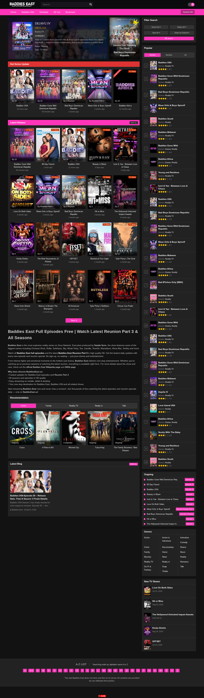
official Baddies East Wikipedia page (43, 367)
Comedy (183, 542)
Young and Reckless (168, 172)
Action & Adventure (166, 539)
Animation (184, 537)
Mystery (147, 557)
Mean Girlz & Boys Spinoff (171, 105)
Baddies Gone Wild (168, 146)
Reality (168, 122)
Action (147, 537)
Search (170, 38)
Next (73, 320)
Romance (184, 562)
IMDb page (70, 367)
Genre (155, 27)
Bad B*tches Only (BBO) (170, 282)
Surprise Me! (187, 12)
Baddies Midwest (167, 132)
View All (134, 123)
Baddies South (165, 119)
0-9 (31, 670)
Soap (164, 566)
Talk (124, 406)
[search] (90, 4)
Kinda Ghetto (159, 628)
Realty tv (99, 406)
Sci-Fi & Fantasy (147, 568)
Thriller (165, 571)
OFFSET (156, 641)
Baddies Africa (165, 159)
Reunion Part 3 (62, 375)
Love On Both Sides (162, 588)
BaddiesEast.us (30, 392)
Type (155, 33)
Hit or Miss (157, 601)
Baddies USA (165, 62)
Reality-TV (39, 32)
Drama (168, 149)
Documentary (168, 547)
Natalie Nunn (100, 345)
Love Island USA (166, 405)
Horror (164, 552)
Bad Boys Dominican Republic (173, 92)
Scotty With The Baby (169, 432)
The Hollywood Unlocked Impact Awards (173, 614)
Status (181, 27)
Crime (23, 406)
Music (182, 552)
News (164, 557)
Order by (181, 33)
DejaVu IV (43, 23)
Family (49, 406)
